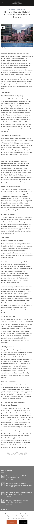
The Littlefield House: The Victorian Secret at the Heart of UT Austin (19, 493)
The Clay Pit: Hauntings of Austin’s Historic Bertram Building (17, 501)
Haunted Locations (15, 9)
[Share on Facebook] (12, 453)
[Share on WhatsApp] (8, 453)
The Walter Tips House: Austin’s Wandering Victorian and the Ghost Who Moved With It (19, 485)
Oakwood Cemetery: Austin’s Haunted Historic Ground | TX (18, 476)
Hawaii (23, 9)
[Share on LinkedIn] (25, 453)
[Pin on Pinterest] (21, 453)
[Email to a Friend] (18, 453)
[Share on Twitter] (15, 453)
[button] (2, 3)
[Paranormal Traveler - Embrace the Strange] (17, 3)
